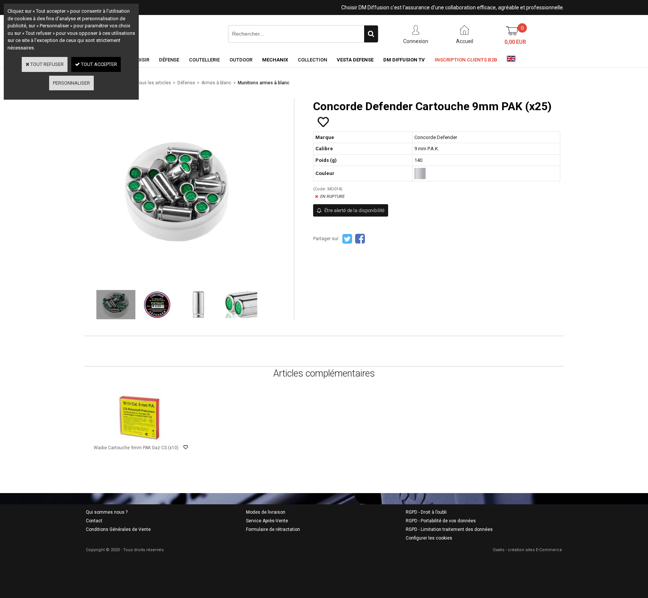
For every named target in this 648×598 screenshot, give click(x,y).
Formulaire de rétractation (273, 529)
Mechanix (275, 60)
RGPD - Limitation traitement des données (449, 529)
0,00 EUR (515, 42)
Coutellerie (204, 60)
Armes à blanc (216, 82)
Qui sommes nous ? (107, 512)
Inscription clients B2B (466, 60)
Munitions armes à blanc (264, 82)
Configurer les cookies (429, 538)
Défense (169, 60)
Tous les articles (153, 82)
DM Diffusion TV (404, 60)
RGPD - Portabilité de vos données (441, 520)
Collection (312, 60)
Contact (94, 520)
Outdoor (241, 60)
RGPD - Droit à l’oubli (426, 512)
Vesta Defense (355, 60)
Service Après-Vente (267, 520)
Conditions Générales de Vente (118, 529)
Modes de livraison (265, 512)
